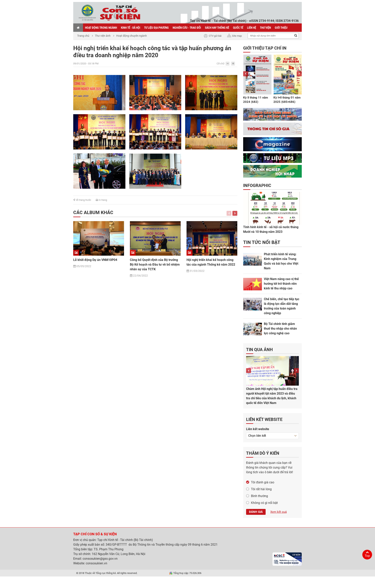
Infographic (257, 185)
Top (367, 556)
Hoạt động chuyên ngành (131, 35)
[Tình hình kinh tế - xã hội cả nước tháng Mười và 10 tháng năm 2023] (272, 208)
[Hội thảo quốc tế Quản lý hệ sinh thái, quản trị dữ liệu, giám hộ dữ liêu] (272, 371)
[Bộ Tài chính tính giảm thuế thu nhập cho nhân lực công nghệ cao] (252, 329)
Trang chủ (83, 35)
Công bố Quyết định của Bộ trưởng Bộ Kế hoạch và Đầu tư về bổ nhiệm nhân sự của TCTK (155, 264)
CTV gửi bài (215, 35)
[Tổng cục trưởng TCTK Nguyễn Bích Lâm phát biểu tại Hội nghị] (155, 92)
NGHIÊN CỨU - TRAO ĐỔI (187, 27)
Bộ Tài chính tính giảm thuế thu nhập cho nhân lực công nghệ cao (280, 328)
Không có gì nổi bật (264, 503)
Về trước (83, 199)
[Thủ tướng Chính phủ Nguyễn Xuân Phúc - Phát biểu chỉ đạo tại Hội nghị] (99, 92)
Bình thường (259, 496)
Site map (237, 35)
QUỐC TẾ (238, 27)
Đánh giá (256, 512)
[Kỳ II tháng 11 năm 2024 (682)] (257, 74)
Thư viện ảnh (103, 35)
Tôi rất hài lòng (261, 489)
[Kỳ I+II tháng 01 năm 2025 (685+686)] (287, 74)
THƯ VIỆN (265, 27)
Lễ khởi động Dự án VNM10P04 (95, 260)
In (102, 199)
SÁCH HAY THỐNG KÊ (217, 27)
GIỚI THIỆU (281, 27)
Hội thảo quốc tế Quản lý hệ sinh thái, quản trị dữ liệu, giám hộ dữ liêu (272, 391)
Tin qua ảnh (259, 349)
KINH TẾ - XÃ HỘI (130, 27)
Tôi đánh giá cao (262, 482)
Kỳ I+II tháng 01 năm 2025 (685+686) (287, 100)
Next (234, 213)
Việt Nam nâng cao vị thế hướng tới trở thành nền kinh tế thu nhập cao (281, 283)
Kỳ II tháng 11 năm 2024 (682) (255, 100)
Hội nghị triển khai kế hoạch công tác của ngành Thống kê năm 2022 (211, 262)
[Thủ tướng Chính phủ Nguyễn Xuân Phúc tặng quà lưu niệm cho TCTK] (211, 92)
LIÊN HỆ (251, 27)
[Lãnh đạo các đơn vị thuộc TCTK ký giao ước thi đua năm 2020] (211, 131)
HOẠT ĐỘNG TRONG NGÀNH (101, 27)
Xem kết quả (278, 512)
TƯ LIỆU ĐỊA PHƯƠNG (156, 27)
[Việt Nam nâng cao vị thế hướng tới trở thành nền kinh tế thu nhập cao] (252, 284)
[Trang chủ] (78, 27)
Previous (229, 213)
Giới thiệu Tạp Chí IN (265, 48)
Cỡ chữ (220, 63)
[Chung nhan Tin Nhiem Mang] (287, 559)
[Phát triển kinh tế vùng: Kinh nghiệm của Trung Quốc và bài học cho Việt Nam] (252, 259)
